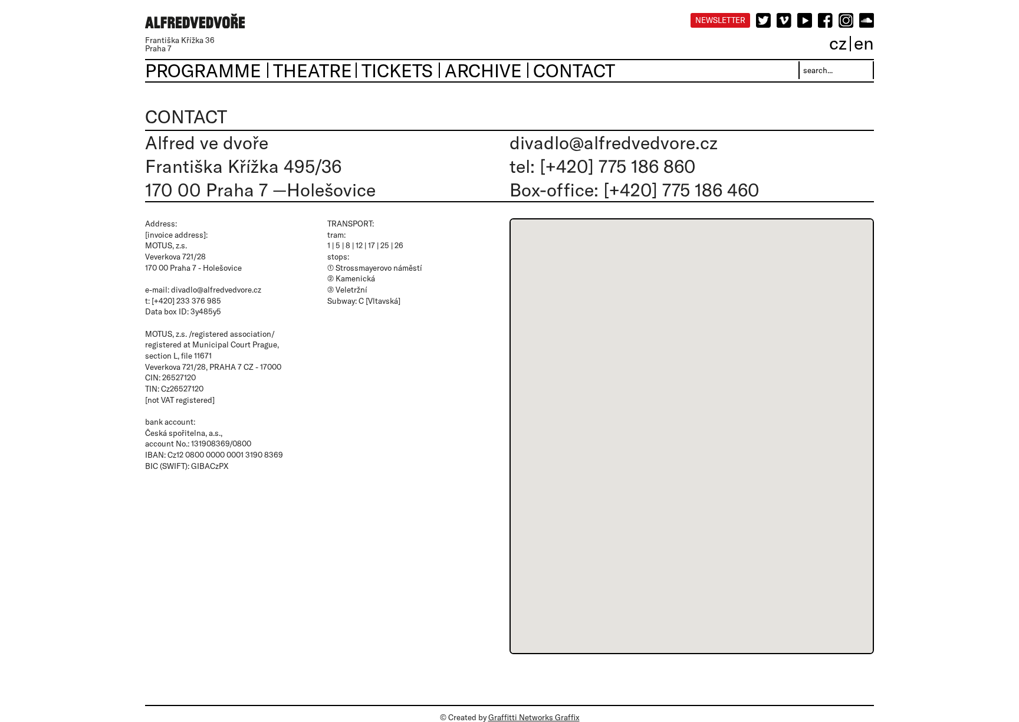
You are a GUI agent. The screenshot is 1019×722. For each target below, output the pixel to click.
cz (838, 42)
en (864, 42)
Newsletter (720, 20)
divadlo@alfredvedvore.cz (614, 142)
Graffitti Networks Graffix (534, 717)
